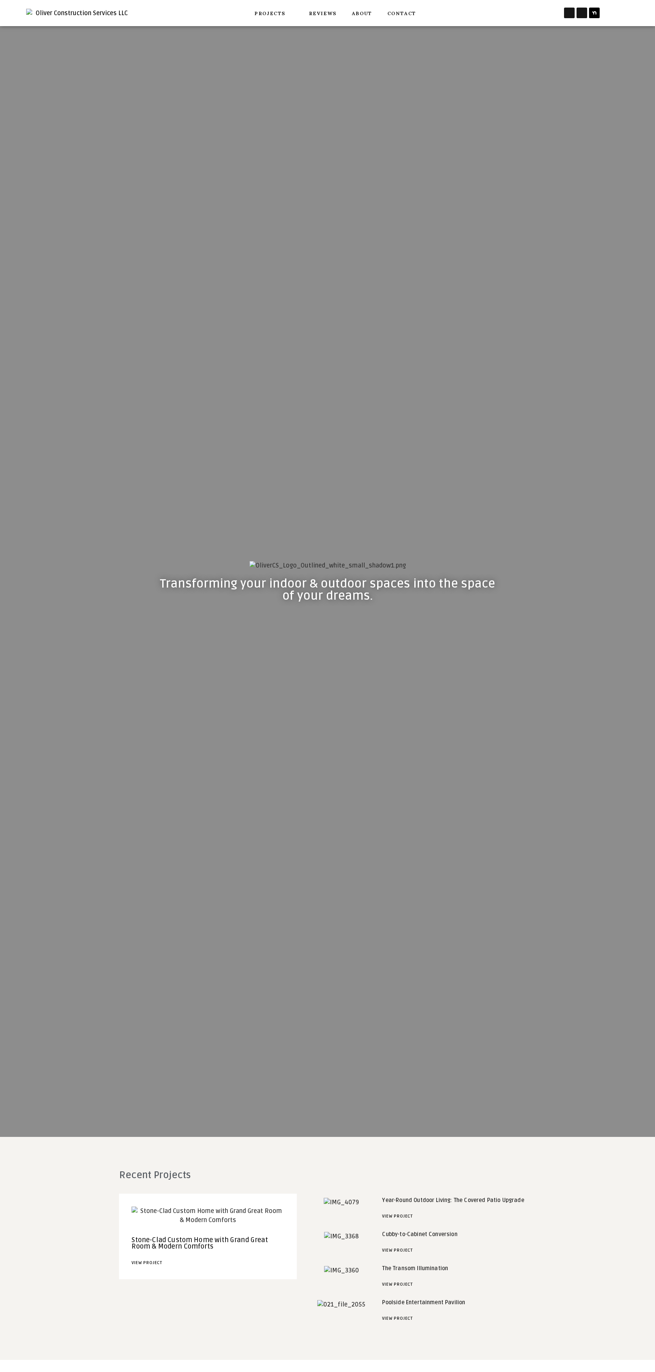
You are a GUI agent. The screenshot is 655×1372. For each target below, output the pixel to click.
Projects (269, 13)
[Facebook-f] (569, 13)
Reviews (323, 13)
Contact (401, 13)
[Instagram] (582, 13)
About (362, 13)
